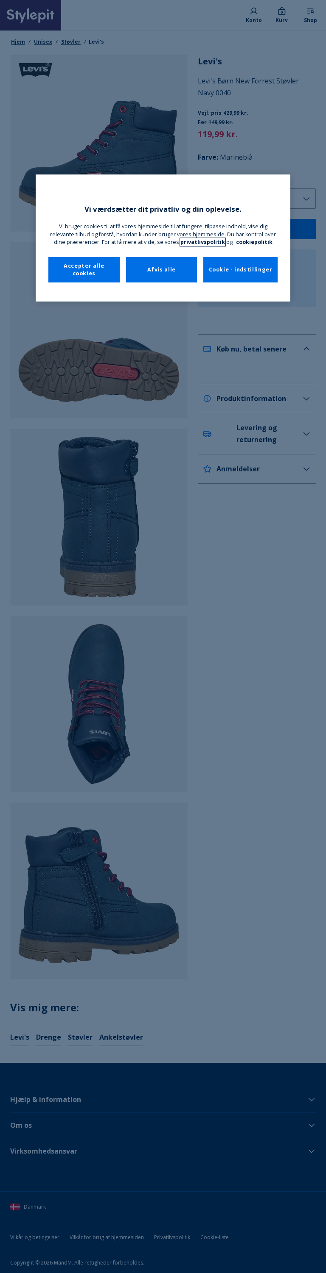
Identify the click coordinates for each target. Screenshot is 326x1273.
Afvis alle (161, 269)
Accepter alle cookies (84, 269)
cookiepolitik (254, 242)
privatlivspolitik (202, 242)
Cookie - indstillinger (241, 269)
